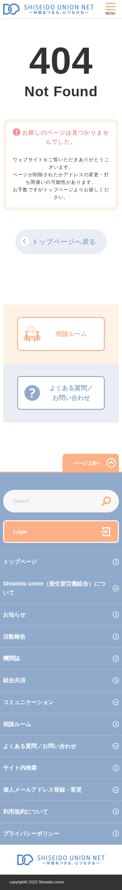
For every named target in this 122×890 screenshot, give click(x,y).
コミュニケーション (28, 702)
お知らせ (14, 615)
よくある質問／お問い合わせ (39, 746)
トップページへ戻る (64, 241)
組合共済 (14, 680)
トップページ (20, 562)
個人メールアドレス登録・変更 (42, 790)
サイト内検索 (20, 768)
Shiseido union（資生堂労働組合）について (54, 588)
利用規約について (25, 811)
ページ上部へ (88, 463)
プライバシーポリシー (31, 833)
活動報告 (14, 636)
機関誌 (11, 658)
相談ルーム (17, 724)
